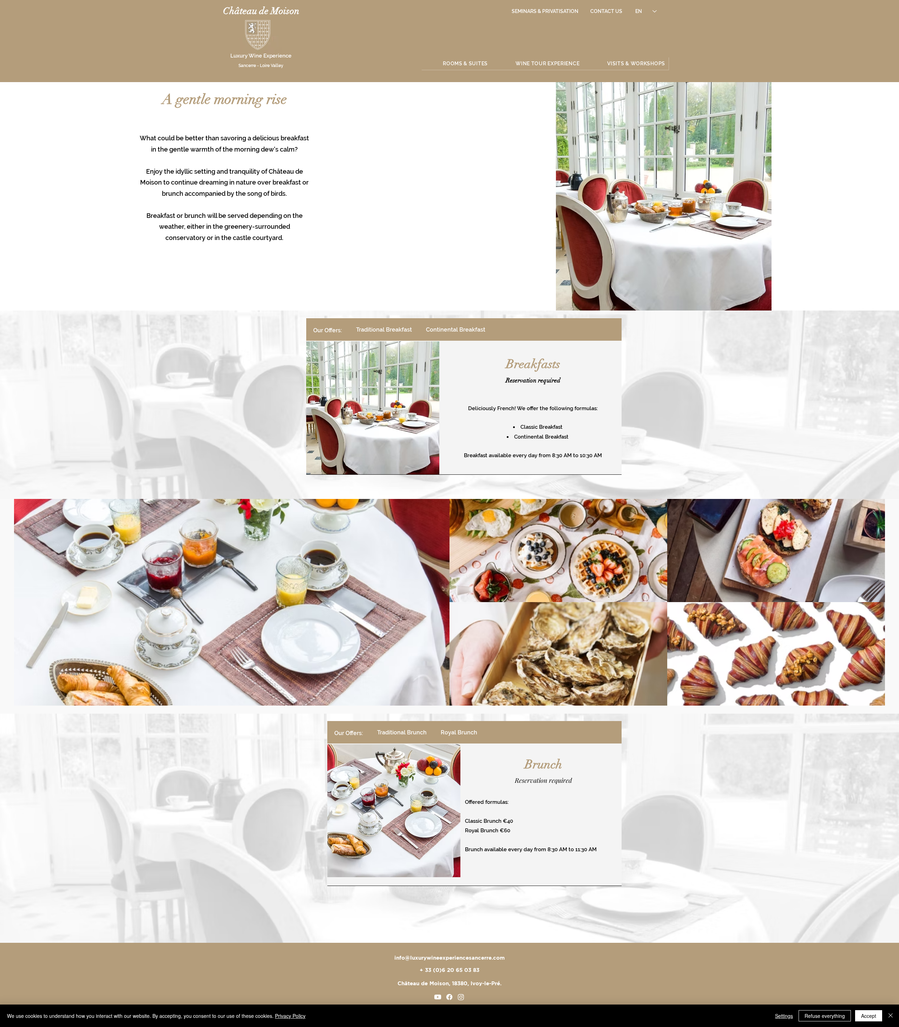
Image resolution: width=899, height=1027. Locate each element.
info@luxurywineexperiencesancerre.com (449, 958)
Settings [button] (784, 1015)
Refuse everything (825, 1015)
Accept (868, 1015)
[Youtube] (438, 997)
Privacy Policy (290, 1015)
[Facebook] (449, 997)
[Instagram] (461, 997)
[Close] (890, 1015)
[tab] (327, 329)
